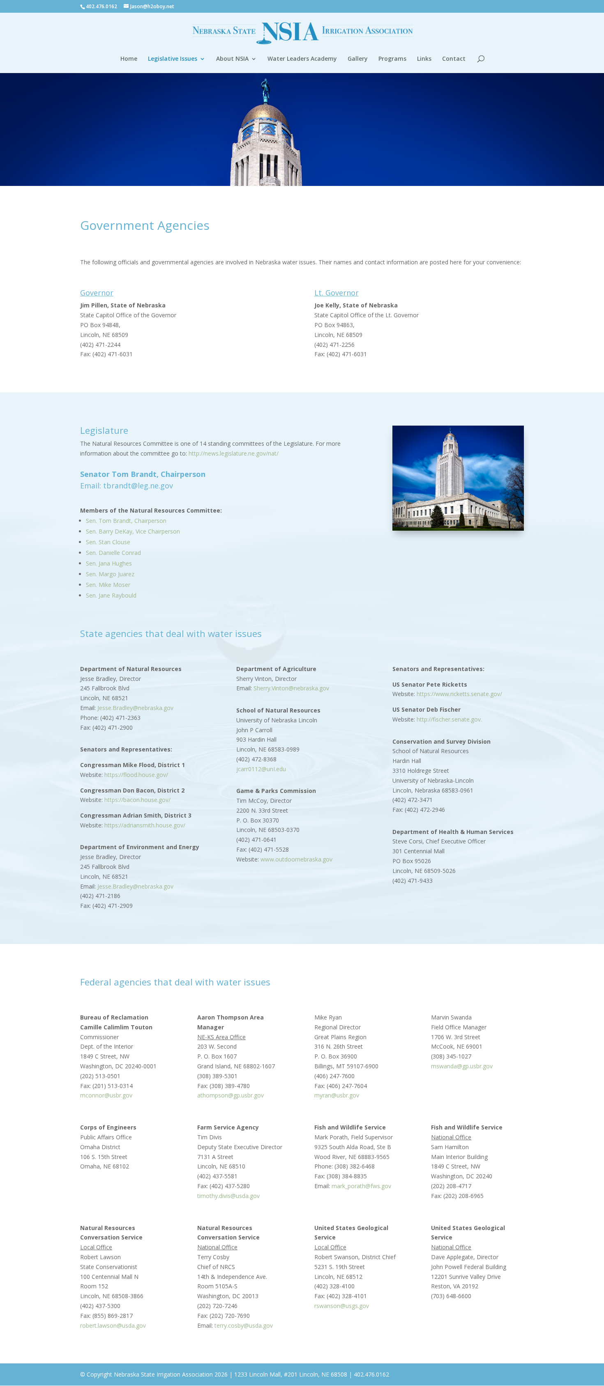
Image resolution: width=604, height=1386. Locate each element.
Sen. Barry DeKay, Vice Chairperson (133, 531)
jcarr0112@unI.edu (261, 769)
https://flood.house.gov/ (136, 775)
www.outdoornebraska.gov (296, 859)
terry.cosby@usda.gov (243, 1325)
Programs (392, 59)
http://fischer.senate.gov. (449, 719)
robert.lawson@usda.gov (113, 1325)
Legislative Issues (172, 59)
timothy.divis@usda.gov (228, 1196)
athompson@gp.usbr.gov (230, 1095)
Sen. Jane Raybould (111, 595)
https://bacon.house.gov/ (137, 800)
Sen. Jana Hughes (109, 563)
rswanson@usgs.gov (341, 1306)
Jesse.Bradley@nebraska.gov (135, 708)
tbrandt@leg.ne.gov (138, 485)
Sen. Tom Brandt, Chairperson (126, 521)
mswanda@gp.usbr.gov (462, 1066)
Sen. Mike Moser (108, 585)
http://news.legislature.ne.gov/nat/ (234, 453)
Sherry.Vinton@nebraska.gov (291, 688)
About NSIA (232, 59)
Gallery (358, 59)
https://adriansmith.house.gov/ (144, 825)
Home (128, 59)
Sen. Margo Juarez (110, 574)
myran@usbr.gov (336, 1095)
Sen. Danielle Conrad (113, 553)
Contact (454, 59)
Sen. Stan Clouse (108, 542)
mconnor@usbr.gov (106, 1095)
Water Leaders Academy (302, 59)
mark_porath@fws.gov (361, 1186)
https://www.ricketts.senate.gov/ (459, 694)
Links (424, 59)
